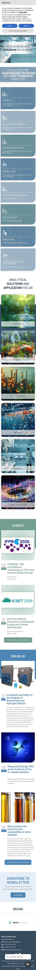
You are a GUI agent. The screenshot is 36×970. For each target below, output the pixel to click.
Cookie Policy (15, 966)
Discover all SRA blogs (18, 862)
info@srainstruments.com (14, 949)
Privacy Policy (6, 966)
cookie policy (23, 12)
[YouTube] (20, 953)
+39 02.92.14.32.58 (10, 944)
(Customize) (23, 966)
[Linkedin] (16, 953)
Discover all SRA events (18, 640)
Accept (26, 26)
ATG (10, 961)
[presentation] (2, 920)
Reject (10, 26)
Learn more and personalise (18, 31)
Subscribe (18, 895)
